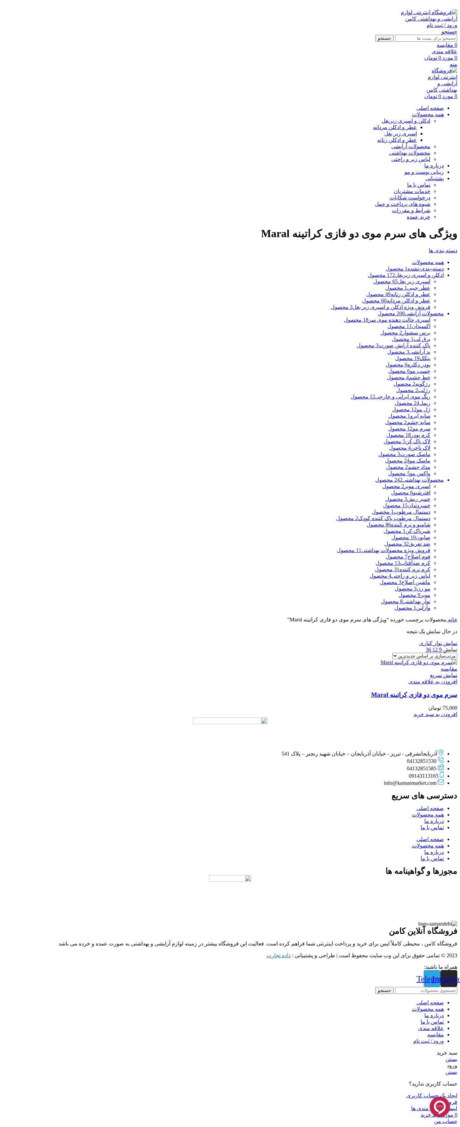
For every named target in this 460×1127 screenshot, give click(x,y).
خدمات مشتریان (412, 191)
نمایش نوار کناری (438, 643)
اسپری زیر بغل (400, 133)
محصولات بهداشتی (409, 153)
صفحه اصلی (430, 808)
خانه (452, 619)
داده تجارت (278, 955)
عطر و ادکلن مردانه (395, 127)
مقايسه (435, 1034)
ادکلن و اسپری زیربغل (406, 121)
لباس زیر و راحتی (410, 159)
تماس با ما (418, 185)
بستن (451, 1059)
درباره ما (434, 821)
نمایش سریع (443, 675)
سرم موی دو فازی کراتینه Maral (414, 694)
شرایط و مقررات (411, 210)
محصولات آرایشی (410, 146)
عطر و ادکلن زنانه (397, 140)
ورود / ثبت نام (428, 1041)
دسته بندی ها (443, 250)
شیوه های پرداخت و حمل (402, 204)
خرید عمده (418, 217)
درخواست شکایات (410, 197)
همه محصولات (428, 814)
